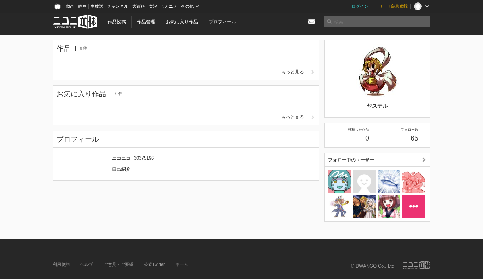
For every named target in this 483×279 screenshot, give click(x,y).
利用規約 (61, 264)
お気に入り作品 (182, 21)
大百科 (138, 6)
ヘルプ (86, 264)
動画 (70, 6)
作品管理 (146, 21)
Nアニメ (169, 6)
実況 (153, 6)
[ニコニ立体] (416, 265)
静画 (82, 6)
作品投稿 (116, 21)
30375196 (144, 158)
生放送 (97, 6)
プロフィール (222, 21)
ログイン (359, 6)
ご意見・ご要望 (118, 264)
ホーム (181, 264)
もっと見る (292, 71)
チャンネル (117, 6)
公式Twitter (154, 264)
